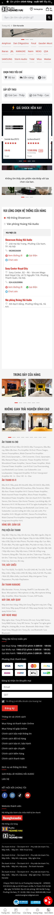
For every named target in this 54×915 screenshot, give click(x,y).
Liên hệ (5, 779)
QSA (46, 51)
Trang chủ (6, 25)
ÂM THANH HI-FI (9, 480)
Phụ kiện (47, 573)
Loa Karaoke (39, 589)
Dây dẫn (5, 535)
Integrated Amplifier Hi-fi (36, 517)
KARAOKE (21, 51)
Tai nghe (34, 623)
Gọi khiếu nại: (9, 649)
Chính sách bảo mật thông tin (17, 733)
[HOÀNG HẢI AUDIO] (12, 9)
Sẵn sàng (28, 77)
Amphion (6, 43)
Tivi (3, 569)
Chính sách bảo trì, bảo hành (16, 743)
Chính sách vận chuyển (13, 748)
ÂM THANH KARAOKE (11, 584)
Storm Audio (21, 59)
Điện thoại (39, 626)
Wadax (47, 59)
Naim (30, 51)
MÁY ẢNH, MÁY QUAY (11, 599)
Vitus (39, 59)
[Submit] (49, 17)
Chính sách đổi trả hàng (14, 738)
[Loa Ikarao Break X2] (25, 126)
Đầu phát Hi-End (8, 447)
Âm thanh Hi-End (8, 847)
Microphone (12, 592)
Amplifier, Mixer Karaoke (16, 596)
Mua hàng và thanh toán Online (18, 723)
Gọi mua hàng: (26, 645)
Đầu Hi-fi (5, 485)
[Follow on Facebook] (5, 795)
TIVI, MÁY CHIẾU (9, 565)
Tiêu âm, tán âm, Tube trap (30, 554)
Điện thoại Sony (26, 850)
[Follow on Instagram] (12, 795)
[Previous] (2, 2)
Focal (33, 43)
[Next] (51, 2)
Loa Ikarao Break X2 (22, 139)
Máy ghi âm (16, 629)
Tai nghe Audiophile (38, 504)
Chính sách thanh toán (13, 758)
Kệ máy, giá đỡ (44, 557)
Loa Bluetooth (36, 629)
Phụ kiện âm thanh (38, 847)
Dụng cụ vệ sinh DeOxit (27, 557)
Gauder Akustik (46, 43)
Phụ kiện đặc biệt (44, 548)
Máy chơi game (35, 576)
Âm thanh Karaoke (36, 866)
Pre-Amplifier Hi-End (26, 450)
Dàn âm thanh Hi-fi (33, 498)
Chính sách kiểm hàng (13, 753)
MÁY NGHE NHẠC (9, 615)
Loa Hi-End (27, 466)
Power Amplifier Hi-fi (18, 491)
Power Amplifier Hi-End (38, 460)
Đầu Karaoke (7, 589)
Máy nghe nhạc (8, 620)
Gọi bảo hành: (9, 653)
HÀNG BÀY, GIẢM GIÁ (11, 524)
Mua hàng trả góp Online (14, 728)
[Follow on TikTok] (20, 795)
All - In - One (15, 476)
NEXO (38, 51)
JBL (12, 51)
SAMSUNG (7, 59)
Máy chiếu (6, 573)
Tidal (31, 59)
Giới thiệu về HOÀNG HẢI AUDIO (18, 773)
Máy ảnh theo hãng (10, 604)
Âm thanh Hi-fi (23, 847)
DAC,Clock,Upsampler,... (12, 456)
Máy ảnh (15, 850)
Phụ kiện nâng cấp (34, 541)
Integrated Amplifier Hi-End (25, 473)
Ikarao (5, 51)
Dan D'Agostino (21, 43)
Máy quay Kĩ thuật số (19, 608)
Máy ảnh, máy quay (19, 858)
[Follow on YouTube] (27, 795)
